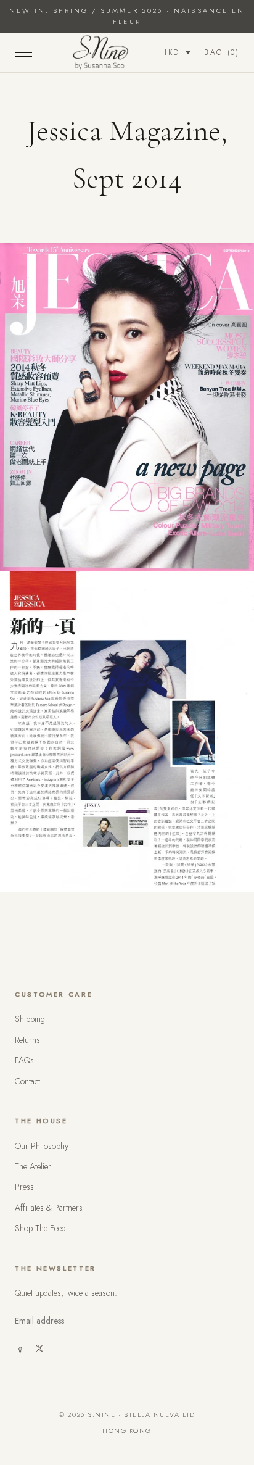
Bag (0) (221, 52)
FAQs (24, 1060)
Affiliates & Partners (49, 1207)
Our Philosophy (41, 1146)
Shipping (30, 1019)
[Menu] (23, 52)
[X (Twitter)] (39, 1348)
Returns (27, 1040)
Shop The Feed (40, 1228)
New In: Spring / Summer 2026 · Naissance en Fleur (127, 16)
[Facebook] (20, 1348)
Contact (27, 1081)
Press (24, 1187)
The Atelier (33, 1166)
